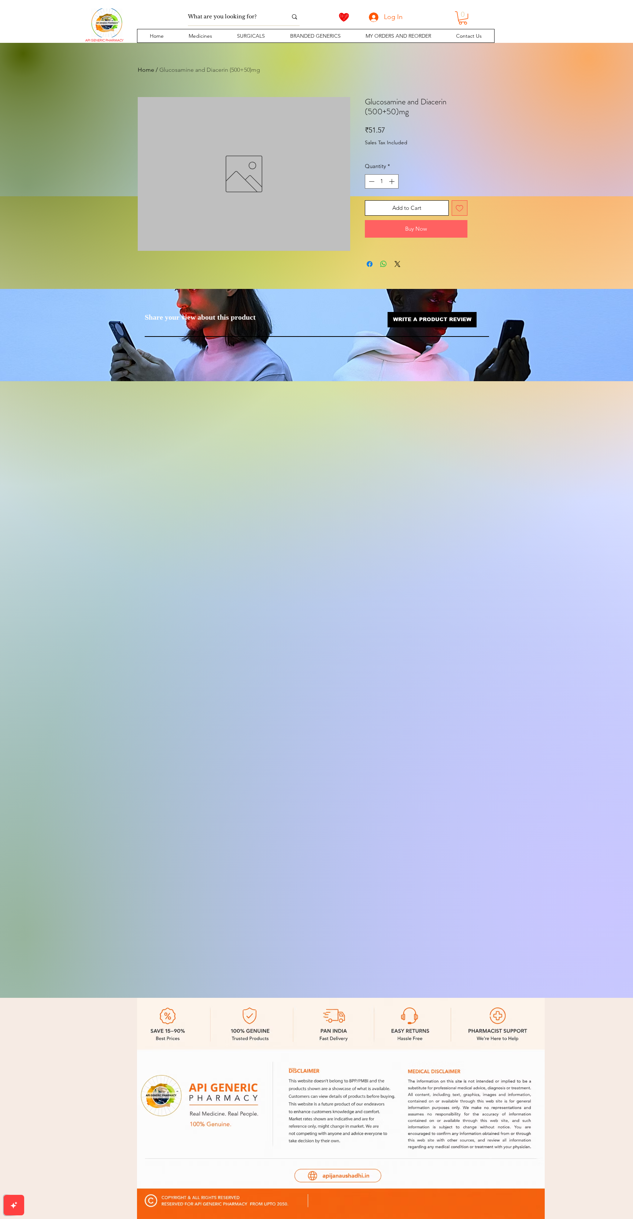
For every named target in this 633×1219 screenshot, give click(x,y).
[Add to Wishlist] (459, 208)
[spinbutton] (381, 181)
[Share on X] (397, 264)
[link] (463, 18)
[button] (200, 35)
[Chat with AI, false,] (14, 1205)
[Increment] (392, 181)
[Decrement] (371, 181)
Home (146, 69)
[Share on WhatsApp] (383, 264)
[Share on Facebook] (369, 264)
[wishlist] (343, 17)
